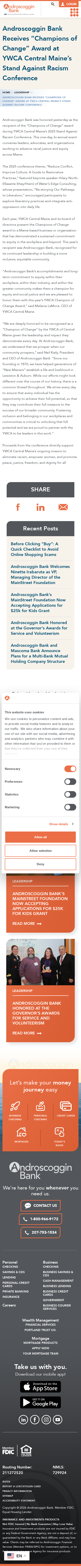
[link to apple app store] (40, 1387)
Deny (40, 864)
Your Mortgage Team (40, 1353)
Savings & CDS (13, 1272)
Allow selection (40, 850)
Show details (58, 824)
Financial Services (41, 1324)
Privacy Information (17, 1491)
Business (50, 1262)
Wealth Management (40, 1320)
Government (53, 1300)
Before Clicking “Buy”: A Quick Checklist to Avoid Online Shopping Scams (35, 549)
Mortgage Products (40, 1343)
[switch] (70, 781)
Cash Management (58, 1281)
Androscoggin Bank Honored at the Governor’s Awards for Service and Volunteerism (39, 628)
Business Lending (57, 1286)
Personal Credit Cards (15, 1284)
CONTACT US (45, 1205)
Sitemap (7, 1496)
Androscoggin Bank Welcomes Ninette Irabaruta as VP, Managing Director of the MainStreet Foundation (40, 574)
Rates (6, 1481)
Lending (9, 1277)
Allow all (40, 837)
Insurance (11, 1297)
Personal (9, 1262)
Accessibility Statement (18, 1500)
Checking (10, 1267)
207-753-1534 (44, 1232)
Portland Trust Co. (40, 1330)
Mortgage (40, 1338)
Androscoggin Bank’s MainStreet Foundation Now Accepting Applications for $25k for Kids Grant (38, 603)
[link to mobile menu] (74, 12)
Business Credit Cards (55, 1293)
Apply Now (40, 1348)
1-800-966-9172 (44, 1219)
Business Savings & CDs (58, 1274)
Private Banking (15, 1291)
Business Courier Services (57, 1307)
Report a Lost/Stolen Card (21, 1486)
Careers (9, 1305)
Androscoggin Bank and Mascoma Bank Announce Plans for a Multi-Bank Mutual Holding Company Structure (39, 653)
